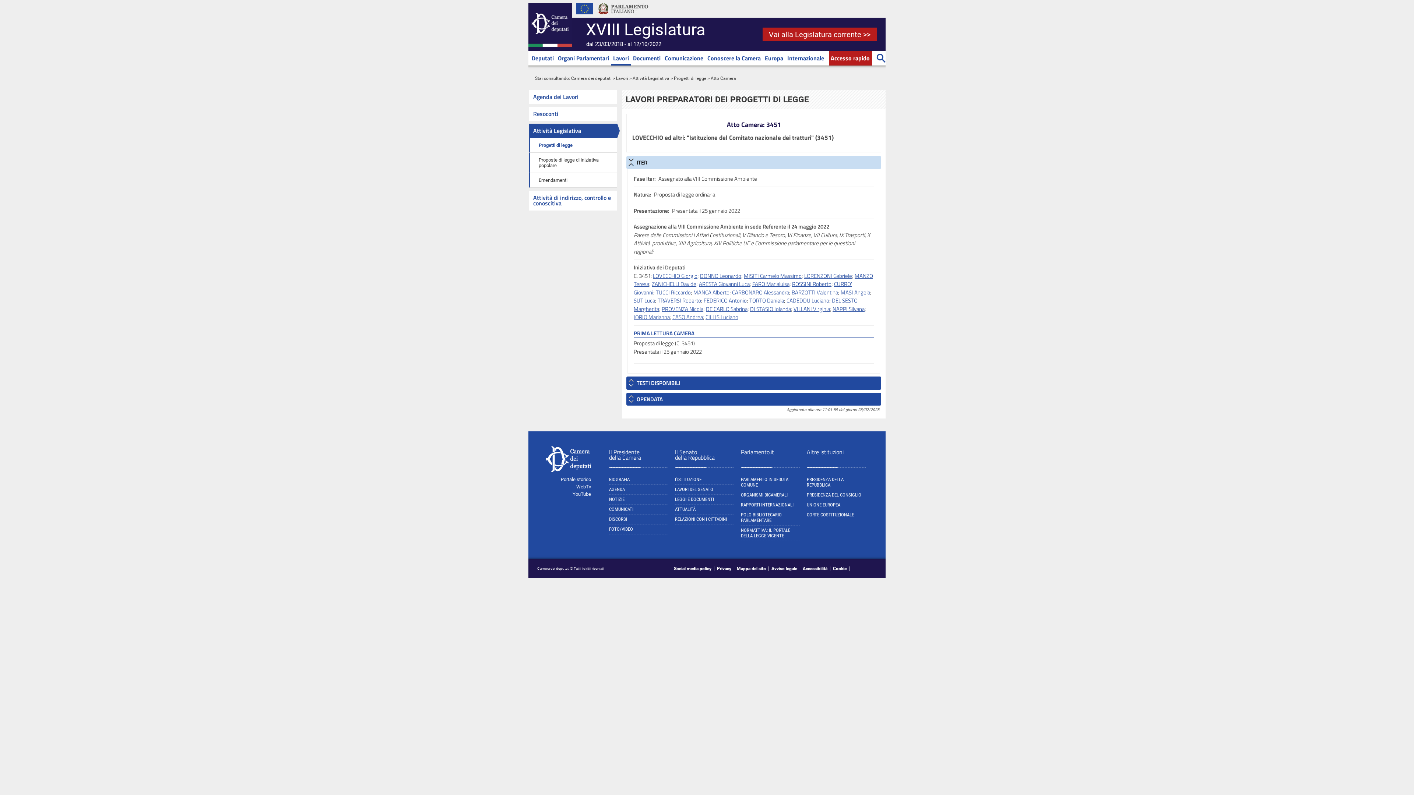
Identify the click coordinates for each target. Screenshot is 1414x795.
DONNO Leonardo (720, 276)
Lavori (621, 58)
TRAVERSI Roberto (679, 300)
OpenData (650, 399)
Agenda (617, 489)
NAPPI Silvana (849, 309)
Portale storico (576, 479)
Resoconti (545, 113)
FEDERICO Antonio (725, 300)
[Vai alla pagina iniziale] (550, 45)
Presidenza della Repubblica (825, 482)
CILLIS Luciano (722, 317)
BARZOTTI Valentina (815, 292)
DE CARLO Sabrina (727, 309)
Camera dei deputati (591, 78)
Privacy (724, 568)
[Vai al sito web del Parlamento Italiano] (623, 16)
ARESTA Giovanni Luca (724, 284)
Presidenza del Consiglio (834, 495)
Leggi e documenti (694, 499)
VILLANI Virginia (812, 309)
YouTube (582, 494)
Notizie (617, 499)
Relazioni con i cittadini (701, 519)
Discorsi (618, 519)
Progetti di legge (690, 78)
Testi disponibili (658, 383)
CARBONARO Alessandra (760, 292)
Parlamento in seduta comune (764, 482)
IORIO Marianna (652, 317)
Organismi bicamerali (764, 495)
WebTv (583, 487)
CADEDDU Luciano (808, 300)
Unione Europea (823, 505)
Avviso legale (784, 568)
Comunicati (621, 509)
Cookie (840, 568)
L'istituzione (688, 479)
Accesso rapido (850, 58)
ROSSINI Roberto (811, 284)
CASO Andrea (687, 317)
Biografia (619, 479)
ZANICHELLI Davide (674, 284)
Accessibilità (815, 568)
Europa (774, 58)
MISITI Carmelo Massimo (773, 276)
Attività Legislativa (651, 78)
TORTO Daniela (766, 300)
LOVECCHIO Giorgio (675, 276)
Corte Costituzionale (830, 514)
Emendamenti (553, 180)
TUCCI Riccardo (673, 292)
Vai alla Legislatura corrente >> (819, 34)
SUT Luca (644, 300)
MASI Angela (855, 292)
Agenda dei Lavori (555, 96)
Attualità (685, 509)
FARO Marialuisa (770, 284)
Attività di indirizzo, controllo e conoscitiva (572, 200)
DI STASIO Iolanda (770, 309)
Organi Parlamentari (583, 58)
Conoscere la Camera (734, 58)
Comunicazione (684, 58)
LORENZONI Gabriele (828, 276)
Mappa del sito (751, 568)
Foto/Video (621, 529)
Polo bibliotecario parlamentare (761, 517)
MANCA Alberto (711, 292)
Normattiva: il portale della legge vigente (765, 532)
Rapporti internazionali (767, 505)
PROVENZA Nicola (682, 309)
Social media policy (692, 568)
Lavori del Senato (694, 489)
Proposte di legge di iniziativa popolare (569, 162)
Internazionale (805, 58)
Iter (642, 162)
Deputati (543, 58)
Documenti (647, 58)
